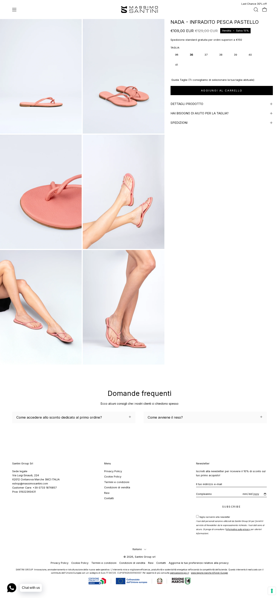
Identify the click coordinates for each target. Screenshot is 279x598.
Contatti (109, 498)
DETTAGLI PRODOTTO (187, 104)
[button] (256, 9)
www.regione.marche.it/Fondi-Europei (209, 573)
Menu (107, 463)
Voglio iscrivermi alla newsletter (230, 525)
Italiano (137, 549)
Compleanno (204, 494)
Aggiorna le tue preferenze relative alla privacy (199, 562)
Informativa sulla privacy (238, 529)
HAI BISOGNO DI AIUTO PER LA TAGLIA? (200, 113)
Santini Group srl (145, 556)
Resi (106, 492)
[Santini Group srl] (139, 9)
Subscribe (231, 506)
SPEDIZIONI (179, 123)
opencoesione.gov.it (179, 573)
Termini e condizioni (116, 482)
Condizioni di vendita (117, 487)
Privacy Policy (113, 471)
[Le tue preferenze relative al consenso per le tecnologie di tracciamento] (272, 591)
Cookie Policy (112, 476)
